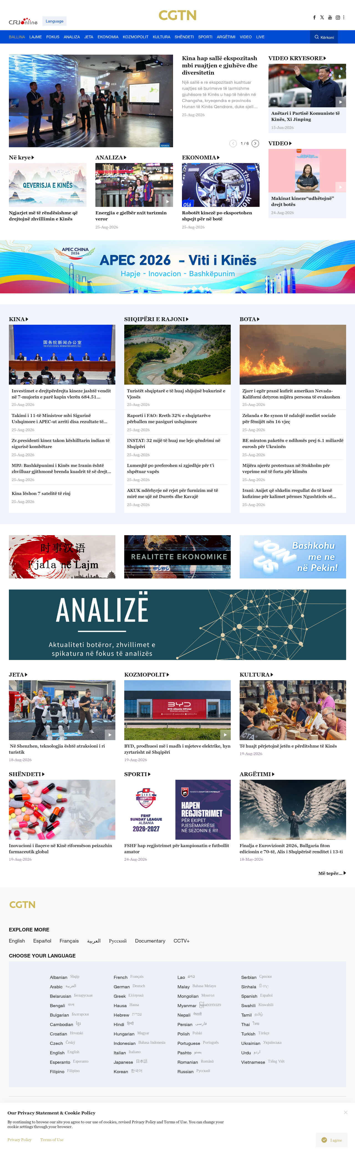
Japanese (131, 1062)
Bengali (62, 1005)
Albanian (64, 977)
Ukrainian (261, 1043)
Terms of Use (52, 1139)
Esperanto (69, 1062)
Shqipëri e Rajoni (154, 319)
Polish (190, 1034)
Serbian (256, 977)
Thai (250, 1024)
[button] (233, 143)
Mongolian (196, 996)
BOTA (248, 319)
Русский (118, 941)
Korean (128, 1071)
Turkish (255, 1034)
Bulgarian (69, 1015)
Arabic (63, 986)
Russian (194, 1071)
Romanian (196, 1062)
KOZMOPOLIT (145, 674)
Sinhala (255, 986)
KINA (17, 319)
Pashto (190, 1052)
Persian (192, 1024)
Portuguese (198, 1043)
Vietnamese (263, 1062)
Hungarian (131, 1034)
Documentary (150, 941)
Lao (186, 977)
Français (69, 941)
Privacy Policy (19, 1139)
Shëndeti (25, 774)
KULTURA (255, 674)
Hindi (124, 1024)
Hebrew (128, 1015)
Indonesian (139, 1043)
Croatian (66, 1034)
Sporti (135, 774)
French (128, 977)
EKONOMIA (199, 157)
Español (42, 941)
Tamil (252, 1015)
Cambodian (65, 1024)
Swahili (257, 1005)
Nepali (190, 1015)
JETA (16, 674)
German (129, 986)
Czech (62, 1043)
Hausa (126, 1005)
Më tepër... (330, 873)
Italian (127, 1052)
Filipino (65, 1071)
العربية (94, 941)
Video (278, 143)
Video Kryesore (295, 58)
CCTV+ (182, 941)
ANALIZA (109, 157)
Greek (128, 996)
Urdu (250, 1052)
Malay (197, 986)
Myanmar (199, 1005)
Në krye (20, 157)
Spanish (257, 996)
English (17, 941)
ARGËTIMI (255, 774)
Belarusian (71, 996)
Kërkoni (327, 37)
